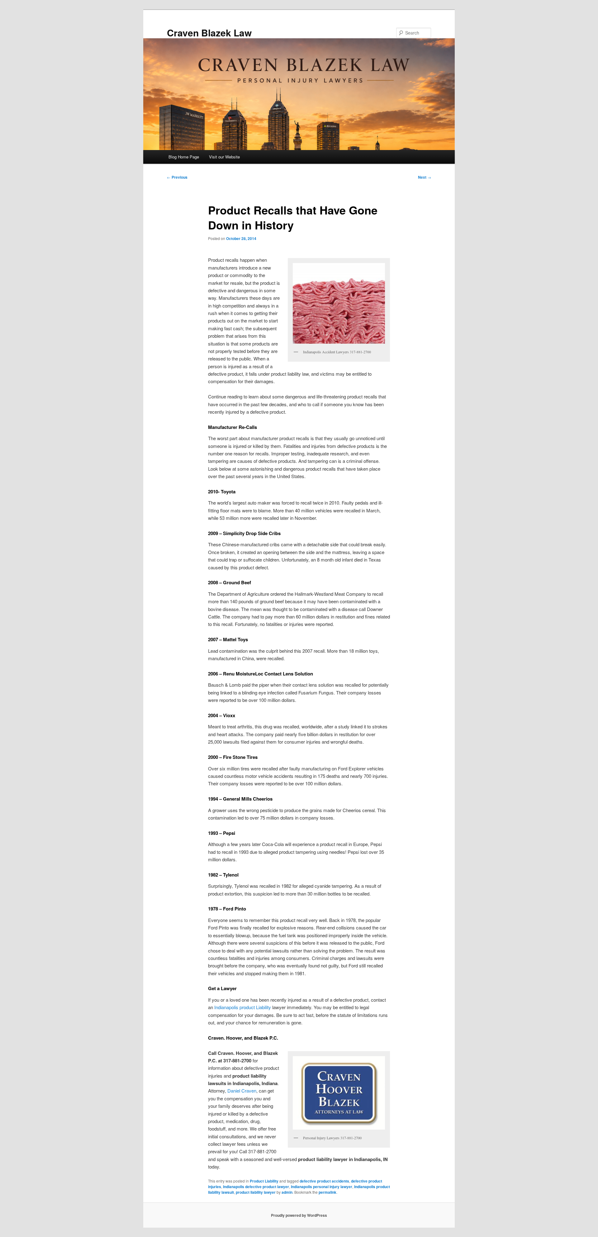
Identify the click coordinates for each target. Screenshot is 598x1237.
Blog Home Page (183, 157)
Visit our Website (224, 157)
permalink (327, 1192)
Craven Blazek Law (209, 32)
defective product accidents (324, 1181)
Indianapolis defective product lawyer (256, 1186)
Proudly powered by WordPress (299, 1215)
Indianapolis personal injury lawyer (321, 1186)
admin (287, 1192)
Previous (177, 177)
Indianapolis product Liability (242, 1007)
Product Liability (264, 1181)
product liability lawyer (256, 1192)
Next (424, 177)
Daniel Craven (241, 1090)
